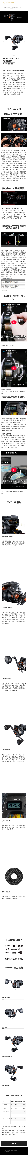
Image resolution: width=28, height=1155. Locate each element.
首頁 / (5, 1150)
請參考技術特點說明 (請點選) (14, 959)
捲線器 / (9, 1150)
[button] (4, 41)
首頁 (5, 7)
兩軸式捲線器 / (14, 1150)
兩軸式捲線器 (15, 7)
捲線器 (9, 7)
